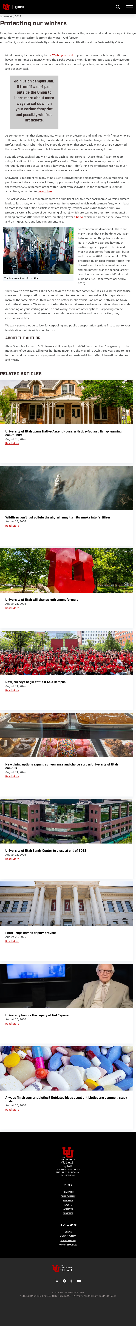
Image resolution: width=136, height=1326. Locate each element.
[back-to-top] (132, 1319)
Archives (68, 1209)
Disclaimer (65, 1296)
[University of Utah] (68, 1268)
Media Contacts (107, 1296)
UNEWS (68, 1232)
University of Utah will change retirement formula (41, 600)
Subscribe (68, 1213)
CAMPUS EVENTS (68, 1236)
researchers (45, 191)
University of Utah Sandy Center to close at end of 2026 (46, 851)
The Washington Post (60, 55)
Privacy (77, 1296)
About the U (90, 1296)
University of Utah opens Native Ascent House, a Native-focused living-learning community (63, 433)
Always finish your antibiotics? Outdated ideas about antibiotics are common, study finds (66, 1099)
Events (68, 1204)
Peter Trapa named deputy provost (30, 933)
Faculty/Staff (68, 1196)
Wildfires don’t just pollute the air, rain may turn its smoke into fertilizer (57, 517)
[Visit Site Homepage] (68, 1163)
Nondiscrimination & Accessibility (38, 1296)
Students (68, 1200)
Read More (12, 443)
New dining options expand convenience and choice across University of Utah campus (61, 766)
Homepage (68, 1192)
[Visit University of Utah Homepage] (6, 7)
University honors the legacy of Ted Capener (37, 1015)
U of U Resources (68, 1244)
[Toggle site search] (118, 7)
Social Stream (68, 1240)
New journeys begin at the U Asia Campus (35, 682)
